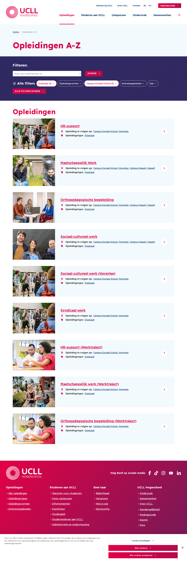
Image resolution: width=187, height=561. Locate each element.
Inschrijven (167, 6)
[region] (93, 547)
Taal (151, 83)
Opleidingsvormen (69, 83)
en (150, 5)
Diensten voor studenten (67, 493)
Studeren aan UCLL (93, 15)
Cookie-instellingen (141, 541)
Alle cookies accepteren (141, 555)
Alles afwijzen (141, 548)
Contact (136, 5)
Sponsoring (103, 509)
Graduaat (89, 135)
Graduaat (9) (45, 83)
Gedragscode (148, 514)
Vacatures (102, 498)
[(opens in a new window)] (149, 473)
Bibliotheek (102, 493)
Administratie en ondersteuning (70, 524)
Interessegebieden (132, 83)
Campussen (119, 15)
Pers (142, 525)
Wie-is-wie (102, 503)
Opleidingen (66, 15)
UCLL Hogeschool (149, 487)
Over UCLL (122, 5)
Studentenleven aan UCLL (67, 519)
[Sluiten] (183, 548)
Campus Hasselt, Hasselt (142, 168)
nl (145, 5)
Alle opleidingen (17, 493)
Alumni (144, 519)
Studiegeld (58, 514)
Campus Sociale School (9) (100, 83)
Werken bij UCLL (104, 5)
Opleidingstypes (17, 498)
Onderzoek (140, 15)
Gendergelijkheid (150, 509)
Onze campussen (62, 498)
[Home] (22, 12)
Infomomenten (61, 503)
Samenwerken (162, 15)
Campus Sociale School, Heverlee (111, 131)
